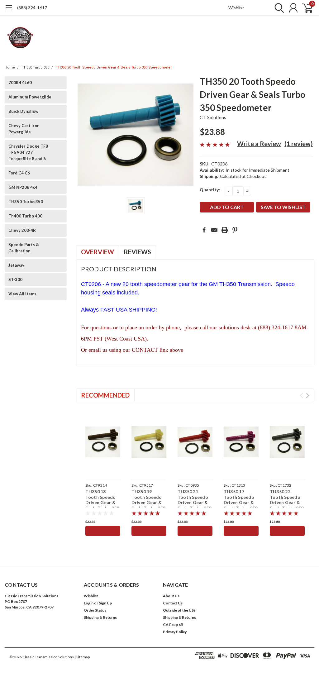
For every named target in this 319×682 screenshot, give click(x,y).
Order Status (95, 610)
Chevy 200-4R (22, 230)
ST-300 (15, 279)
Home (10, 67)
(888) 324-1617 (32, 7)
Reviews (137, 251)
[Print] (224, 230)
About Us (171, 596)
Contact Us (173, 603)
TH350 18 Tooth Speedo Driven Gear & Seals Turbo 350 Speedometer (102, 502)
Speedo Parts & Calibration (23, 247)
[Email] (214, 230)
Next (308, 395)
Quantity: (210, 189)
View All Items (22, 293)
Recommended (105, 395)
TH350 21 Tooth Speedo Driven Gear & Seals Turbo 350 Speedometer (195, 502)
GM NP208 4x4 (22, 187)
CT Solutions (213, 117)
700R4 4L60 (20, 82)
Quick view (102, 442)
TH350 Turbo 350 (35, 67)
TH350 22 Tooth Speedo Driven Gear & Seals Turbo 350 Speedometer (287, 502)
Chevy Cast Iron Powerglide (24, 128)
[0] (305, 8)
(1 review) (298, 143)
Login (88, 603)
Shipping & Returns (100, 617)
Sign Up (105, 603)
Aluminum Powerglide (29, 96)
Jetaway (16, 265)
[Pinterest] (235, 230)
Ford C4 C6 (19, 172)
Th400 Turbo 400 (25, 215)
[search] (277, 8)
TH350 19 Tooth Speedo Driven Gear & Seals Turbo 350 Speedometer (148, 502)
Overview (97, 251)
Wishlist (236, 7)
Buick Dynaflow (23, 111)
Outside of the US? (179, 610)
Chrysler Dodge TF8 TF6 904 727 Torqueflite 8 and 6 (28, 152)
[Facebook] (204, 230)
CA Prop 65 (173, 624)
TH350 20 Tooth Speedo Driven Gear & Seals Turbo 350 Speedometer (114, 67)
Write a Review (259, 143)
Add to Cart (102, 531)
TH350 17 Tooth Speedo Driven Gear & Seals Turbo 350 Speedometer (241, 502)
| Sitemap (82, 657)
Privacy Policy (175, 631)
